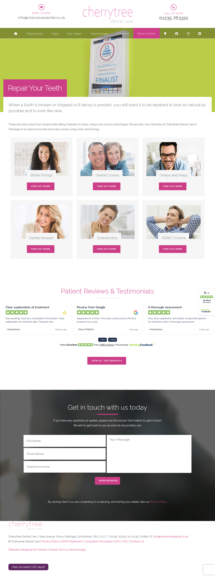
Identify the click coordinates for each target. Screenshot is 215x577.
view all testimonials (107, 361)
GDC (117, 541)
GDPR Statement (71, 541)
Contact (123, 33)
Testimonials (99, 33)
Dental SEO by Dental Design (68, 549)
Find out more (40, 186)
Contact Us (137, 541)
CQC (125, 541)
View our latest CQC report (28, 567)
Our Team (74, 33)
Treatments (34, 33)
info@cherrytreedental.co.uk (171, 536)
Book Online (146, 33)
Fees (55, 33)
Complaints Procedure (98, 541)
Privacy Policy (157, 501)
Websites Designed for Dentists (28, 549)
